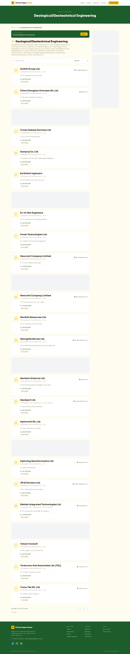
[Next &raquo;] (87, 608)
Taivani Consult (29, 544)
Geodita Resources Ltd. (33, 317)
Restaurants (70, 631)
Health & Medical (72, 636)
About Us (87, 629)
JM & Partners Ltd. (30, 482)
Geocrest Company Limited (35, 256)
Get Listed (88, 634)
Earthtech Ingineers (31, 173)
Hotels (68, 634)
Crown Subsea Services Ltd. (35, 130)
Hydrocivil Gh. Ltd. (30, 421)
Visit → (84, 34)
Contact (103, 3)
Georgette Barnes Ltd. (32, 339)
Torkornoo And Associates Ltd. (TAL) (40, 565)
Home (13, 27)
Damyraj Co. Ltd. (29, 151)
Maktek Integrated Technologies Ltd (40, 504)
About (89, 3)
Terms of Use (106, 629)
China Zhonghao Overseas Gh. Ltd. (39, 90)
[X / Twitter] (17, 643)
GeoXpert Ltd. (28, 400)
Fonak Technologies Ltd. (33, 234)
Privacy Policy (107, 631)
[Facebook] (12, 643)
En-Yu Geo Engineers (31, 212)
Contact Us (88, 636)
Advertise (96, 3)
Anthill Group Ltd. (30, 69)
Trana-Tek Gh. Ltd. (30, 587)
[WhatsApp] (21, 643)
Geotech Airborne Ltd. (32, 378)
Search (83, 3)
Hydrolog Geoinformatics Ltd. (37, 461)
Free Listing (113, 3)
